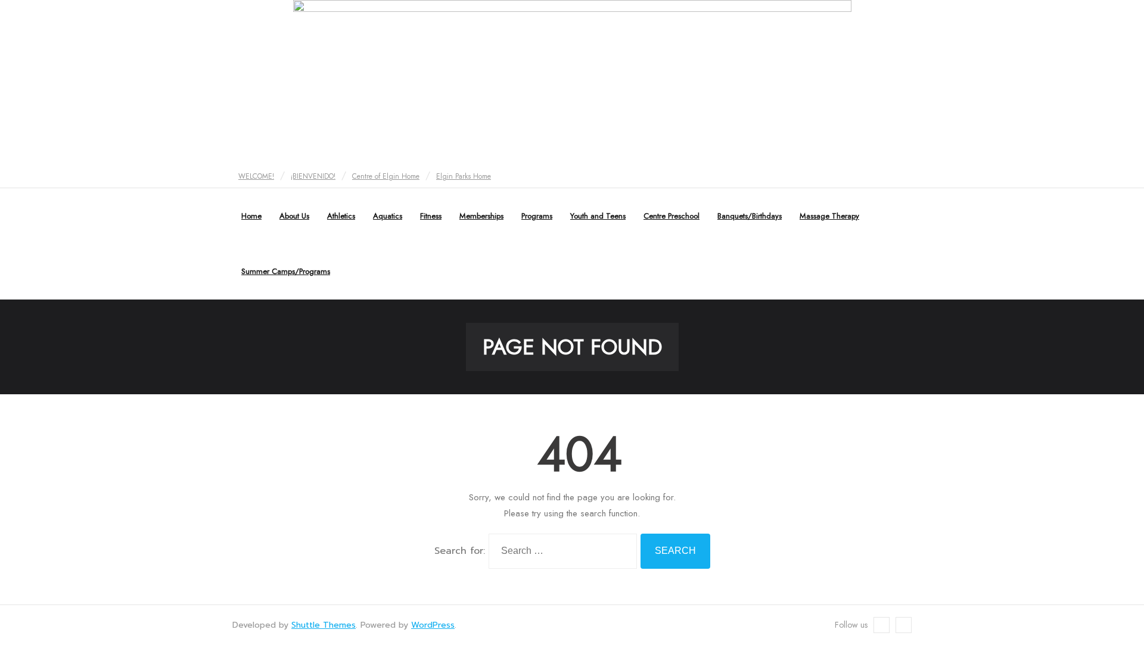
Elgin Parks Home (463, 176)
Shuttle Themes (323, 625)
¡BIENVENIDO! (313, 176)
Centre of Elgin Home (385, 176)
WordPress (433, 625)
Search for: (459, 551)
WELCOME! (256, 176)
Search (675, 551)
